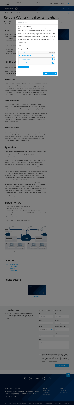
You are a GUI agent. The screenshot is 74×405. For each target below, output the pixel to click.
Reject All (54, 73)
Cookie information (23, 42)
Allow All (46, 73)
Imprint (20, 45)
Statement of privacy (23, 44)
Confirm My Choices (24, 67)
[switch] (53, 55)
